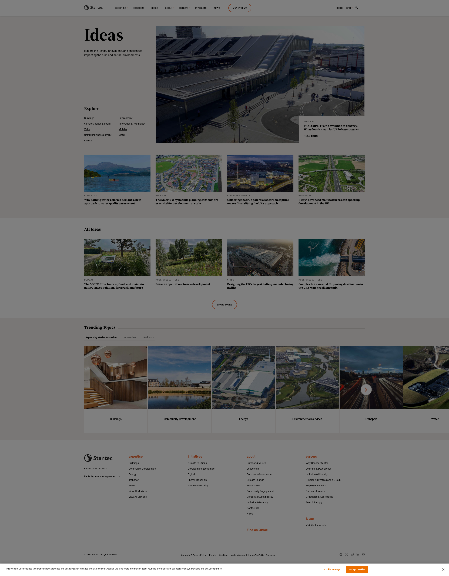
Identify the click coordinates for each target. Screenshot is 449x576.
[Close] (443, 569)
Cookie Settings (332, 569)
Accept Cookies (357, 569)
